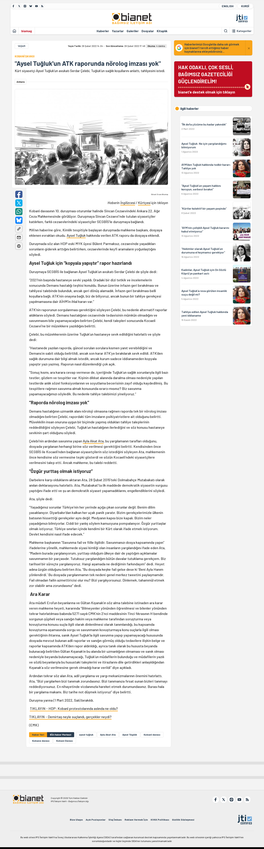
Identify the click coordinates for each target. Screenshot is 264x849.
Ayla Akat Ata (93, 441)
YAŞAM (21, 45)
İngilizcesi (127, 202)
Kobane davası (41, 740)
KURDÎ (245, 6)
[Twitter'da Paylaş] (18, 203)
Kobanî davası (152, 734)
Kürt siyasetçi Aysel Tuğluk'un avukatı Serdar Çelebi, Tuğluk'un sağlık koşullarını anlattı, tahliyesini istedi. (90, 71)
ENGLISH (227, 6)
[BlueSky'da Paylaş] (18, 220)
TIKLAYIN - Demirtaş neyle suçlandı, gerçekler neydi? (70, 717)
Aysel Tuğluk (76, 235)
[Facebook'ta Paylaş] (18, 194)
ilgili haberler (189, 109)
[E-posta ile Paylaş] (18, 237)
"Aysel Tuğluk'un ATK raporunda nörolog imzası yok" (88, 63)
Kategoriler (244, 30)
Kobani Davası (64, 740)
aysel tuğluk (86, 734)
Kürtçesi (144, 202)
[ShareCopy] (18, 228)
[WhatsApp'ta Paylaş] (18, 211)
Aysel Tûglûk (129, 734)
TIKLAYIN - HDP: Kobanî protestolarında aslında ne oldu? (74, 708)
